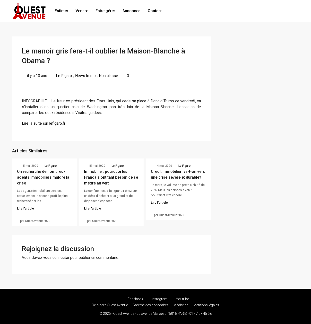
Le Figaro (64, 75)
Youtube (182, 299)
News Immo (85, 75)
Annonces (131, 11)
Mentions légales (206, 305)
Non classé (108, 75)
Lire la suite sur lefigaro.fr (43, 123)
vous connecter (56, 257)
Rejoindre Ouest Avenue (110, 305)
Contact (155, 11)
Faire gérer (105, 11)
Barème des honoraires (151, 305)
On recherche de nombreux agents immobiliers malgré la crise (43, 177)
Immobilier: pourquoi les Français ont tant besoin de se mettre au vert (111, 177)
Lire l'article (25, 208)
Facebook (135, 299)
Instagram (159, 299)
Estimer (61, 11)
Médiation (181, 305)
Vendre (82, 11)
